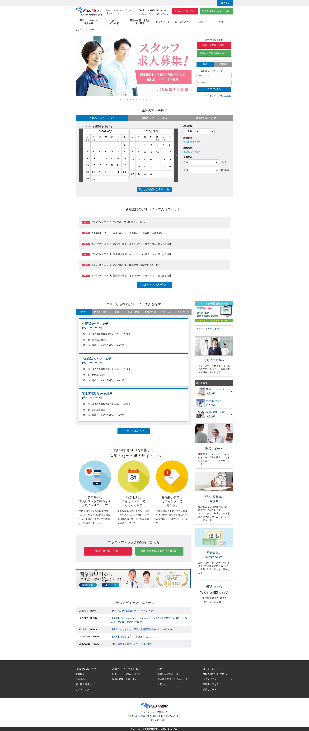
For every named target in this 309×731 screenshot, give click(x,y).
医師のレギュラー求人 (154, 118)
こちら (227, 95)
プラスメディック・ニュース (217, 679)
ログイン (225, 3)
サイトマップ (82, 689)
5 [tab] (133, 99)
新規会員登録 (185, 11)
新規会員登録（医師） (214, 45)
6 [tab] (136, 99)
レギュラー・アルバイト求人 (126, 674)
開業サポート (209, 689)
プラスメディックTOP (85, 30)
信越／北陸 (133, 312)
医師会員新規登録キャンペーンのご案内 (131, 644)
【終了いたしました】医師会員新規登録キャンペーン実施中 (141, 629)
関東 (117, 312)
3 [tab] (127, 99)
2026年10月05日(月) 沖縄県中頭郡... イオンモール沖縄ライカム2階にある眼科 (131, 243)
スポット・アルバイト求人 (125, 668)
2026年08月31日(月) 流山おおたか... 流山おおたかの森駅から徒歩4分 (127, 233)
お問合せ (162, 684)
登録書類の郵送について (215, 674)
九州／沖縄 (183, 312)
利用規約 (80, 679)
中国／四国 (166, 312)
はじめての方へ (211, 668)
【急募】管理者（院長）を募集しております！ (134, 636)
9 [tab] (146, 99)
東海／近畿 (150, 312)
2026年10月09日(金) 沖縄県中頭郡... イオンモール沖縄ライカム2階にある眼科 (131, 254)
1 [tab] (120, 99)
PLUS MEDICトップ (86, 668)
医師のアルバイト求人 (102, 118)
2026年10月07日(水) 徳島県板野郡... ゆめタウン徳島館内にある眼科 (126, 265)
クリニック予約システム (209, 329)
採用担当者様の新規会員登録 (172, 679)
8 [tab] (143, 99)
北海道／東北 (100, 312)
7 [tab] (140, 99)
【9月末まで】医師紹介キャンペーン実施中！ (134, 610)
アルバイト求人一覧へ (154, 284)
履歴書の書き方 (211, 684)
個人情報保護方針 (85, 684)
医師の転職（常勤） (207, 118)
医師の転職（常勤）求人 (124, 679)
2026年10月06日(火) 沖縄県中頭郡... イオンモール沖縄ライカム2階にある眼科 (131, 275)
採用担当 (223, 64)
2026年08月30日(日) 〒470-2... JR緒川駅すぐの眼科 (118, 222)
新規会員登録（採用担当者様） (159, 550)
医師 (205, 64)
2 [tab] (124, 99)
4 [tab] (130, 99)
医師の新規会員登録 (168, 674)
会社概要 (80, 674)
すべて (83, 312)
